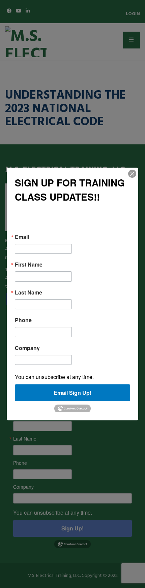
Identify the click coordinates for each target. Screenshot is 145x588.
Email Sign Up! (72, 392)
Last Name (28, 292)
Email (22, 237)
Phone (23, 320)
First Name (28, 264)
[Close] (132, 174)
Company (27, 348)
